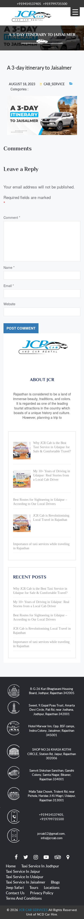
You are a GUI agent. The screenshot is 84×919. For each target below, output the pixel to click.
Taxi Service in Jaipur (23, 871)
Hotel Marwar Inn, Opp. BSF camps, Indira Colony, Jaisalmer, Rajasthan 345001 (51, 730)
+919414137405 (29, 3)
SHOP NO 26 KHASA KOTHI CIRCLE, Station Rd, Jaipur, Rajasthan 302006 (51, 753)
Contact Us (15, 892)
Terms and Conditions (24, 898)
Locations (52, 887)
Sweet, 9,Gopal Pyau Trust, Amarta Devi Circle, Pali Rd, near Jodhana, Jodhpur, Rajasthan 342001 (52, 709)
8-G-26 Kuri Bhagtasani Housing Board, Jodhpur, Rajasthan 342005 (51, 691)
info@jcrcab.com (52, 838)
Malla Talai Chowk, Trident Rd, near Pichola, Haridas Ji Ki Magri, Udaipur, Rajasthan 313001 (52, 795)
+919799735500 (55, 3)
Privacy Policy (41, 892)
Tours (33, 887)
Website (9, 304)
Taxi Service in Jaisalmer (25, 882)
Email (9, 285)
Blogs (55, 882)
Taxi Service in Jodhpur (40, 866)
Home (11, 866)
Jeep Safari (15, 887)
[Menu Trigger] (75, 11)
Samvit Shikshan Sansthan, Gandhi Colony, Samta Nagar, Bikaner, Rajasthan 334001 (51, 774)
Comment (12, 217)
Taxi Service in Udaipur (24, 876)
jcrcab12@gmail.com (51, 833)
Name (9, 267)
